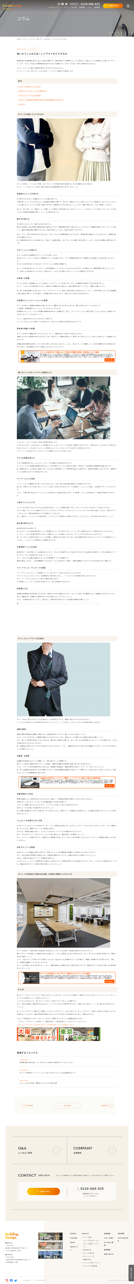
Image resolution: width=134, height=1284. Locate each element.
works (73, 1233)
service (85, 1233)
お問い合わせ (109, 1254)
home (19, 39)
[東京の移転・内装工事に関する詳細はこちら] (79, 1039)
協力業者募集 (26, 1280)
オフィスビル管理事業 (90, 1266)
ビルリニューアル (88, 1256)
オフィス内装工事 (88, 1253)
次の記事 (104, 1105)
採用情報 (107, 1250)
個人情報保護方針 (40, 1280)
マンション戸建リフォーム (91, 1263)
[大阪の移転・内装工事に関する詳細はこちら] (37, 1039)
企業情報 (107, 1233)
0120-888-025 (92, 1188)
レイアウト (31, 39)
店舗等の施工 (87, 1259)
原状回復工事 (87, 1250)
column (73, 1238)
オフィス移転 (87, 1237)
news (72, 1242)
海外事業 (121, 1233)
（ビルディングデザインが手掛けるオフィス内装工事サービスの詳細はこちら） (46, 1024)
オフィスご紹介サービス (91, 1240)
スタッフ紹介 (109, 1238)
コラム (25, 39)
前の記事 (29, 1105)
